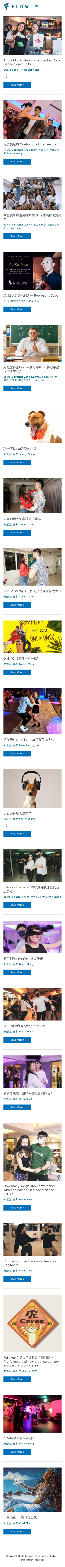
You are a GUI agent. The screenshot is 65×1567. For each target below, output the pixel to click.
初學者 (42, 150)
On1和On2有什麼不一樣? (21, 658)
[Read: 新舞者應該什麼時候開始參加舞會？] (32, 1071)
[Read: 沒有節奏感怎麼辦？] (32, 788)
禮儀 (20, 380)
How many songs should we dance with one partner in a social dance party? (29, 1190)
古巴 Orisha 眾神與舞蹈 (20, 1517)
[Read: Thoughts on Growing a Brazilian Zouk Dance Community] (32, 35)
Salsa (34, 150)
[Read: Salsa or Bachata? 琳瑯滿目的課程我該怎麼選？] (32, 865)
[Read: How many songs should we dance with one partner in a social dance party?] (32, 1151)
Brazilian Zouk (11, 69)
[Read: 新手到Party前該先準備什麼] (32, 936)
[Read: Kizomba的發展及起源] (32, 1413)
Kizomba (36, 376)
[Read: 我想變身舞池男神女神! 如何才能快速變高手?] (32, 193)
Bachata (8, 150)
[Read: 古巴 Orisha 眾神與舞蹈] (32, 1489)
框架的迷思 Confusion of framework (30, 144)
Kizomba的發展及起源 (19, 1438)
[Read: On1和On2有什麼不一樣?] (32, 636)
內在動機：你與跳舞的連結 (22, 519)
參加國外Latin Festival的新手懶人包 (28, 740)
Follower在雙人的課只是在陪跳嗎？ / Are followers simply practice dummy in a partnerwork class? (31, 1361)
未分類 (7, 454)
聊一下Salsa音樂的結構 (19, 448)
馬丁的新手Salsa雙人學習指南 (24, 1026)
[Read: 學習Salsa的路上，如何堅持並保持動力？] (32, 566)
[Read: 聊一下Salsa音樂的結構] (32, 423)
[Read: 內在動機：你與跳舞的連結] (32, 495)
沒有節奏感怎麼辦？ (17, 813)
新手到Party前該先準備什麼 (23, 958)
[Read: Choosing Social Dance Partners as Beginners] (32, 1239)
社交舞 (51, 150)
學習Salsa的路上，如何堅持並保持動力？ (32, 591)
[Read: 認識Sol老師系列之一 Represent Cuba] (32, 270)
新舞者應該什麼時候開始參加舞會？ (28, 1093)
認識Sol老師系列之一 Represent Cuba (30, 295)
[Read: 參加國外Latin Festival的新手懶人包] (32, 710)
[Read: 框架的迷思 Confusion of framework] (32, 119)
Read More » (17, 85)
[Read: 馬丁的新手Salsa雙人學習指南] (32, 1004)
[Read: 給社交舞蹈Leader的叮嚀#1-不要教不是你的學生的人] (32, 343)
